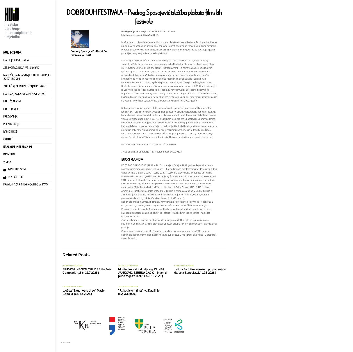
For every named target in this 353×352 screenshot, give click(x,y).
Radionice (10, 132)
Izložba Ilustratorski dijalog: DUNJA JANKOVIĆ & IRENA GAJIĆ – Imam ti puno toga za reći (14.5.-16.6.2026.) (142, 273)
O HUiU (8, 139)
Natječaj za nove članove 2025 (24, 94)
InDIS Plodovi (16, 169)
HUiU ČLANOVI (12, 102)
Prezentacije (11, 124)
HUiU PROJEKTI (12, 109)
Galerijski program (16, 60)
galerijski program (72, 266)
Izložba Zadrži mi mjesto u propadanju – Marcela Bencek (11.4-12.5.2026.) (199, 271)
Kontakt (9, 154)
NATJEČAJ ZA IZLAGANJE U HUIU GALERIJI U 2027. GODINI (27, 77)
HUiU (63, 343)
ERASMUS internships (17, 147)
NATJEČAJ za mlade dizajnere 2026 (24, 86)
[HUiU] (19, 39)
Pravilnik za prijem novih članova (25, 185)
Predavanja (10, 117)
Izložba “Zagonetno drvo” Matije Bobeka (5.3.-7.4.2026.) (84, 292)
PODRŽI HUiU (15, 177)
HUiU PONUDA (12, 53)
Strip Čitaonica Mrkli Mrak (21, 68)
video (7, 162)
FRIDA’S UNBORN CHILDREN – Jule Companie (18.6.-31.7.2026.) (87, 271)
